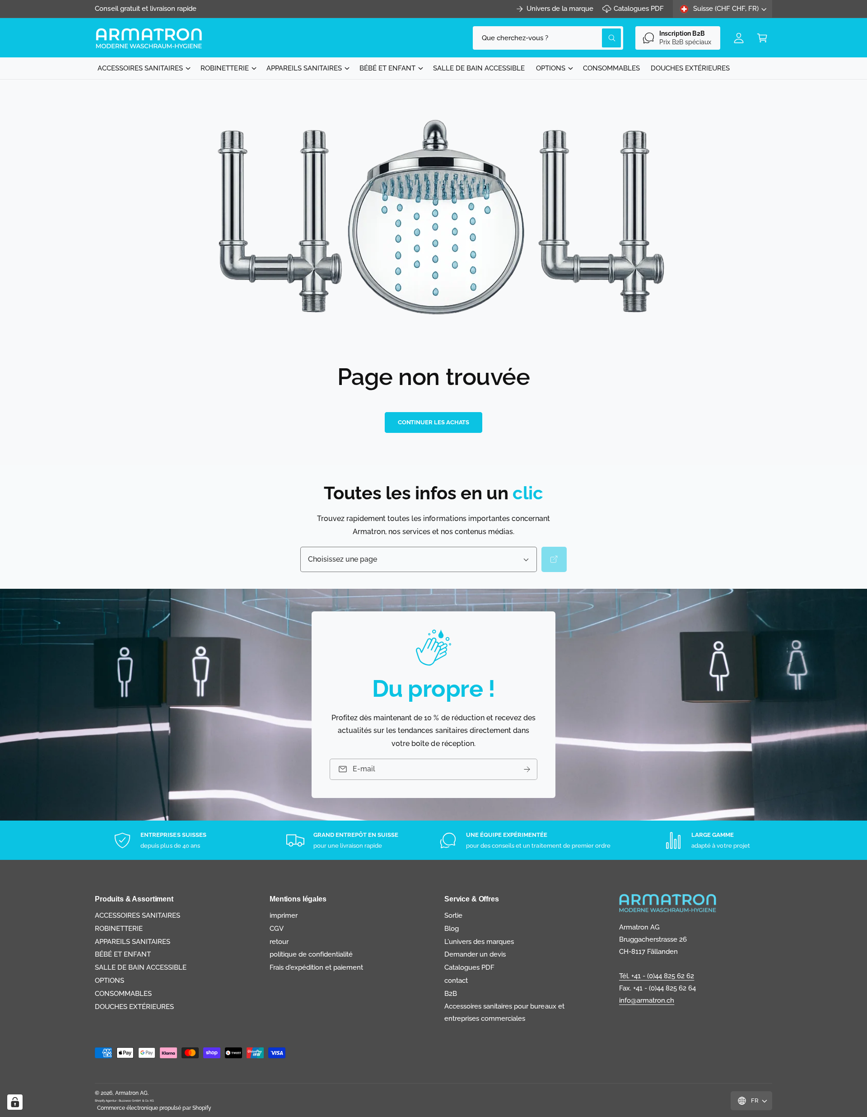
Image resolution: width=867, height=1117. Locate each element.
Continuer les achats (434, 422)
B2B (450, 994)
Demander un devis (475, 954)
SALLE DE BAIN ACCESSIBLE (140, 967)
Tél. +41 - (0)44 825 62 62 (656, 976)
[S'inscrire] (527, 769)
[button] (762, 38)
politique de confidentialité (311, 954)
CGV (277, 929)
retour (279, 942)
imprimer (284, 915)
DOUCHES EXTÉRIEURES (134, 1007)
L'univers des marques (479, 942)
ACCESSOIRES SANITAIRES (140, 68)
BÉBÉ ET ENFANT (387, 68)
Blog (451, 929)
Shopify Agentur (106, 1100)
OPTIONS (550, 68)
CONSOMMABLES (123, 994)
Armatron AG (131, 1093)
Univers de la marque (560, 9)
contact (456, 980)
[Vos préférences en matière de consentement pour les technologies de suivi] (15, 1102)
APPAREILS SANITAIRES (304, 68)
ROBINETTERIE (224, 68)
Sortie (453, 915)
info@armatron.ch (646, 1000)
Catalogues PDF (639, 9)
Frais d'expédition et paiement (316, 967)
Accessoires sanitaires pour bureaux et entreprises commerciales (504, 1012)
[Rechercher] (554, 559)
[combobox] (548, 38)
